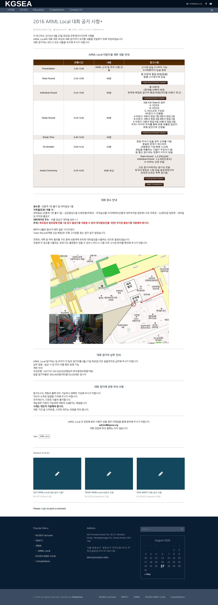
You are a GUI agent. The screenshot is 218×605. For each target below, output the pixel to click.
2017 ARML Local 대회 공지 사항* (48, 492)
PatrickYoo (77, 597)
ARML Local (84, 30)
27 (162, 566)
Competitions (97, 30)
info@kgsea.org (195, 4)
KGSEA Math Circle (46, 556)
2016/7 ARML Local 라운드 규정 (99, 492)
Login (43, 508)
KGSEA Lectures (44, 535)
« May (147, 574)
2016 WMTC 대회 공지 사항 (149, 492)
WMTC (39, 540)
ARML (74, 30)
